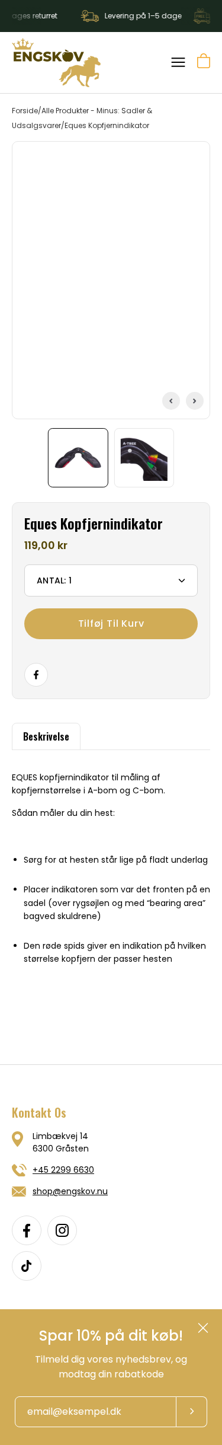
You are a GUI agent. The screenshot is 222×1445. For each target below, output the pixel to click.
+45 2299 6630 (63, 1170)
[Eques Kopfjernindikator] (78, 457)
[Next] (195, 401)
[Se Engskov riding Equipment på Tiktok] (26, 1266)
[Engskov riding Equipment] (56, 62)
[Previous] (171, 401)
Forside (25, 111)
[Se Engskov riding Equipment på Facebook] (26, 1230)
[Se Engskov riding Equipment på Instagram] (62, 1230)
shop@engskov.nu (70, 1191)
